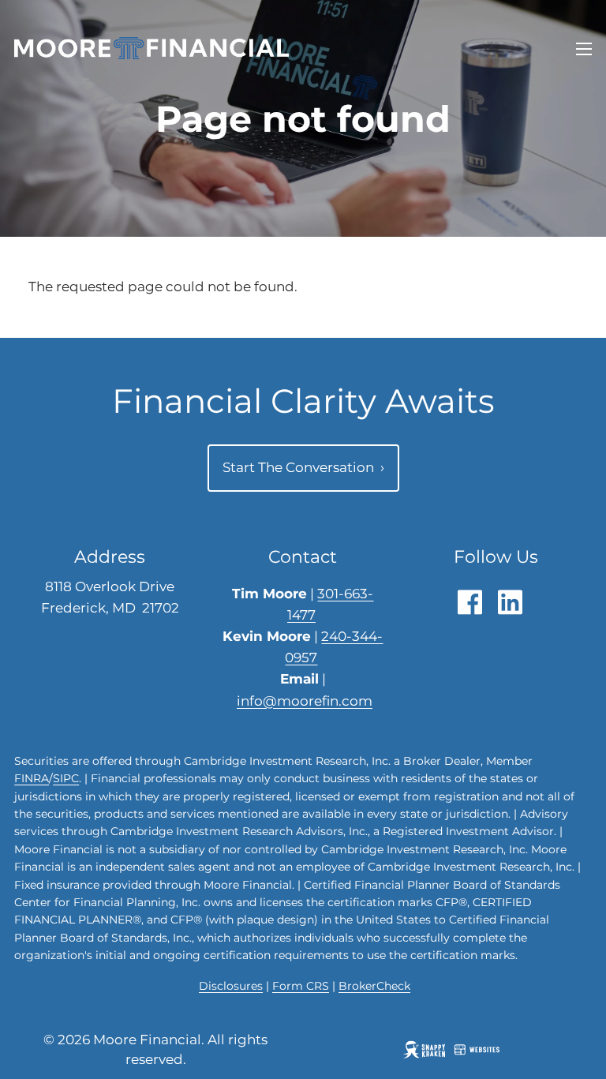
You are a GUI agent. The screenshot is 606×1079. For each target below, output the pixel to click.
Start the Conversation (303, 467)
